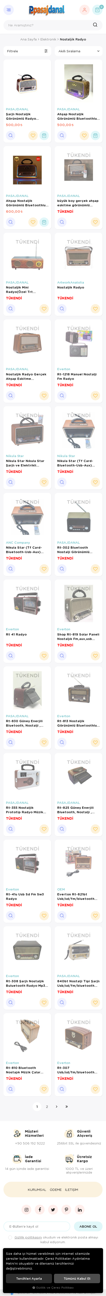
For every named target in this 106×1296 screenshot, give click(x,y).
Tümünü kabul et (77, 1278)
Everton (63, 369)
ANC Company (18, 542)
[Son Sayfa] (66, 1106)
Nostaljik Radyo (70, 287)
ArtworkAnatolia (70, 282)
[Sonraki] (56, 1106)
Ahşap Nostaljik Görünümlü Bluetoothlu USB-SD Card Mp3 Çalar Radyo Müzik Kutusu (77, 116)
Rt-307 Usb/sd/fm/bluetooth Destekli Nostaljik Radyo (78, 1069)
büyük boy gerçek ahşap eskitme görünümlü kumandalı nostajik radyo (78, 202)
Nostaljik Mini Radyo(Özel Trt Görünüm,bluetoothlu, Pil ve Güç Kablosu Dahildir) (27, 289)
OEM (61, 889)
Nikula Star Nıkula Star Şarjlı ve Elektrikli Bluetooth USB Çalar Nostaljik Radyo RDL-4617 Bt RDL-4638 (25, 463)
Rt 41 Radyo (16, 634)
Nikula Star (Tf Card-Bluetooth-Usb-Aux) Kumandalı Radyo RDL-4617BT (76, 463)
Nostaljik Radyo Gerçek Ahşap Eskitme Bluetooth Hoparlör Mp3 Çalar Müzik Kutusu (26, 376)
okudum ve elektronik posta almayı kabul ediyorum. (56, 1239)
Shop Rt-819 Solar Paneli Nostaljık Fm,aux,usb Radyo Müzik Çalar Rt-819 (78, 636)
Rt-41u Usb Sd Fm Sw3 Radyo (25, 896)
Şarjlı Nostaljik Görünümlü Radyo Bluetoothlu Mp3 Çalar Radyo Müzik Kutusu (25, 116)
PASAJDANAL (17, 109)
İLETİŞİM (71, 1190)
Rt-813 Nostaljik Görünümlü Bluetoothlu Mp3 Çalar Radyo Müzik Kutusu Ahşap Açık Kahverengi (77, 723)
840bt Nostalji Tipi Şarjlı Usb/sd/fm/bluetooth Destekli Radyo (78, 983)
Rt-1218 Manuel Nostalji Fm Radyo (77, 376)
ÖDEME (56, 1190)
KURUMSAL (37, 1190)
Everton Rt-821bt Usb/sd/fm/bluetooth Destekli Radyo (75, 896)
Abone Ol (88, 1226)
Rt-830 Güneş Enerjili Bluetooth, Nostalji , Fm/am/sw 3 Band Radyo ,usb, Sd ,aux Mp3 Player (27, 723)
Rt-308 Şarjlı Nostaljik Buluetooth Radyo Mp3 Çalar (25, 983)
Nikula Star (15, 456)
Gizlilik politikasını (28, 1237)
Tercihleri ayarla (29, 1278)
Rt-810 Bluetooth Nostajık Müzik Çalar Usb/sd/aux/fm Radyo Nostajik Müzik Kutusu (24, 1069)
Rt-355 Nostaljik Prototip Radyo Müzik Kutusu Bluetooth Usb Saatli (24, 809)
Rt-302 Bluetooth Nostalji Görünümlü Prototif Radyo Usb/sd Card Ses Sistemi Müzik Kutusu (77, 549)
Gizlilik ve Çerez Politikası (55, 1287)
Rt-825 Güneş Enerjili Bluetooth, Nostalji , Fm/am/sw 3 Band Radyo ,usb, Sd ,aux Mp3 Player (78, 809)
